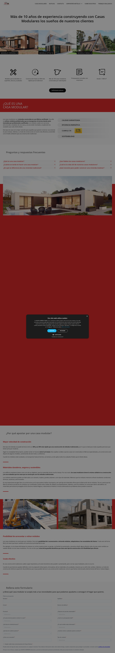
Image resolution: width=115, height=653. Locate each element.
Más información (66, 327)
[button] (57, 334)
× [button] (87, 316)
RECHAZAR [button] (62, 330)
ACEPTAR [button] (52, 330)
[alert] (57, 326)
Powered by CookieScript (57, 336)
